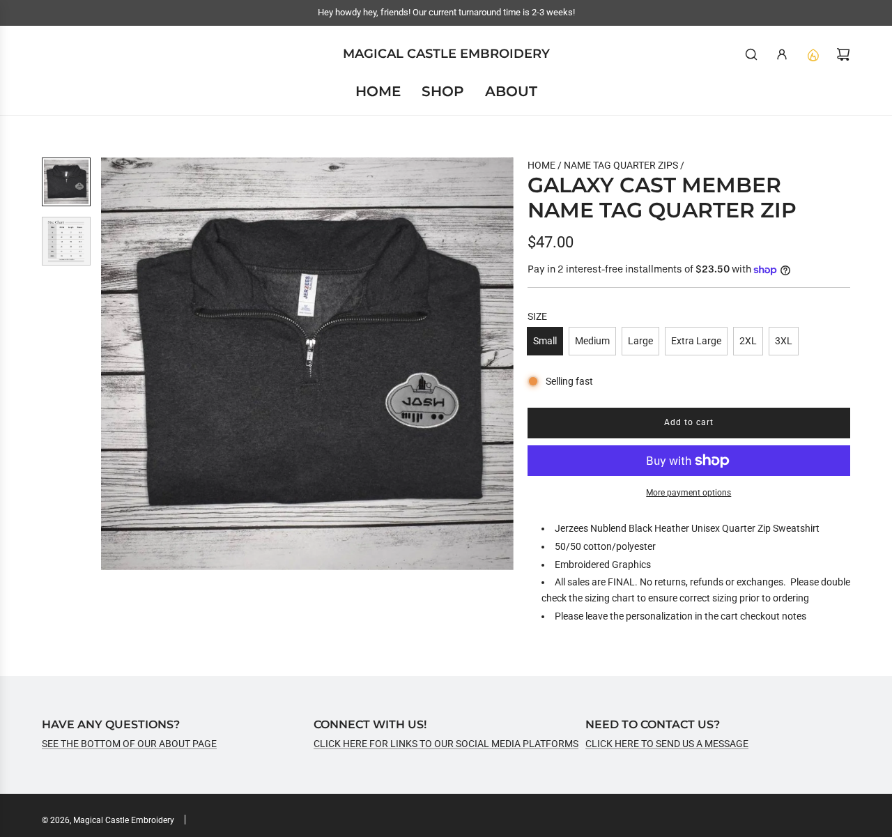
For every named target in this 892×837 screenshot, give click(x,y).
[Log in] (782, 54)
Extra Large (696, 340)
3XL (783, 340)
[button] (112, 364)
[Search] (751, 54)
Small (545, 340)
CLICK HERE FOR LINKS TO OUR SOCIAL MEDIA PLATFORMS (446, 743)
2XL (748, 340)
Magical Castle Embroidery (446, 54)
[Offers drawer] (812, 54)
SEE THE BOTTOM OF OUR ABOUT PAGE (129, 743)
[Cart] (843, 54)
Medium (592, 340)
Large (640, 340)
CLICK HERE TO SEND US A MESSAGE (666, 743)
